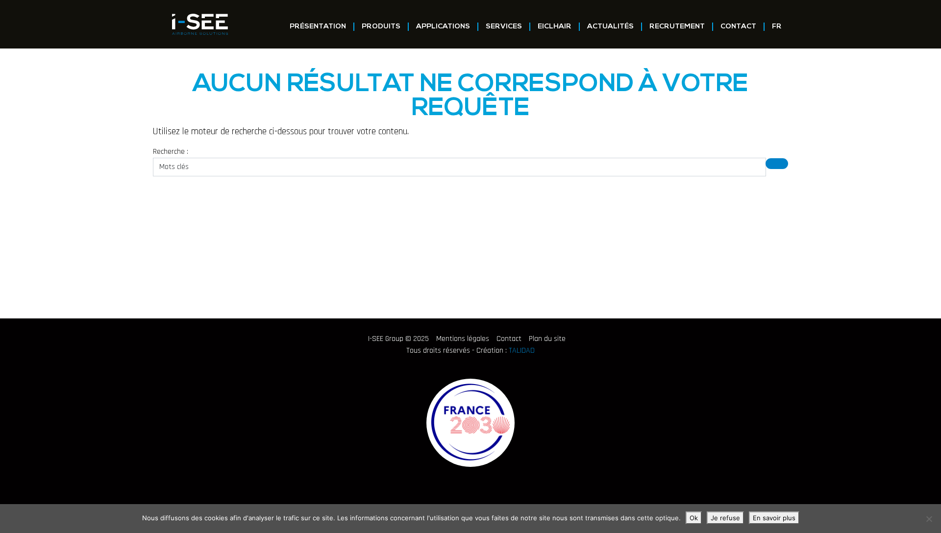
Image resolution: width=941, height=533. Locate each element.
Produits (381, 26)
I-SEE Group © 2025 (398, 339)
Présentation (318, 26)
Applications (443, 26)
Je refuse (725, 518)
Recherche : (170, 151)
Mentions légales (462, 339)
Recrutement (677, 26)
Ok (694, 518)
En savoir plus (774, 518)
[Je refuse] (929, 519)
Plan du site (547, 339)
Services (504, 26)
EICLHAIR (554, 26)
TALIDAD (522, 350)
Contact (738, 26)
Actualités (610, 26)
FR (777, 26)
